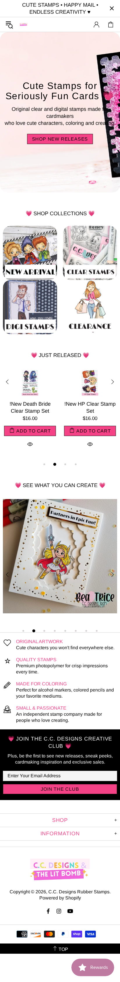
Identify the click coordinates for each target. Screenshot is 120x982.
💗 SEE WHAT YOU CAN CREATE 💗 (60, 485)
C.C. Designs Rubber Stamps (24, 24)
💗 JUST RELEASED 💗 (60, 355)
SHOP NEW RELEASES (60, 138)
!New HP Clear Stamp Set (90, 407)
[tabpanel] (30, 415)
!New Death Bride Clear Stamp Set (30, 407)
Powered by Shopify (60, 897)
